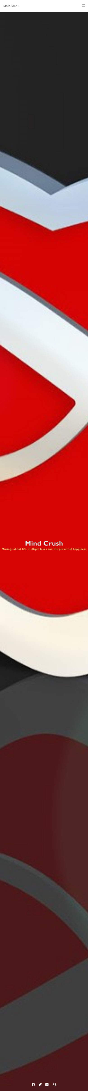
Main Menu (11, 6)
